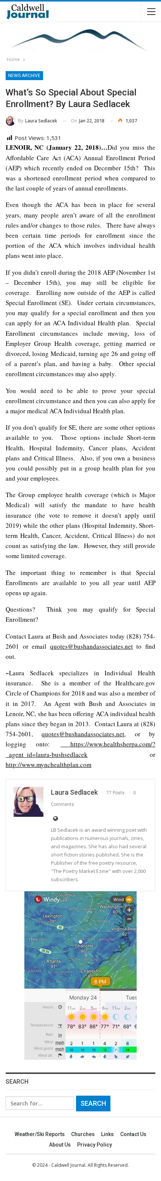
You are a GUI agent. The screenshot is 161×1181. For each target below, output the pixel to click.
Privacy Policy (94, 1145)
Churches (83, 1134)
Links (107, 1134)
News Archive (24, 75)
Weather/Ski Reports (40, 1134)
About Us (60, 1145)
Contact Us (133, 1134)
